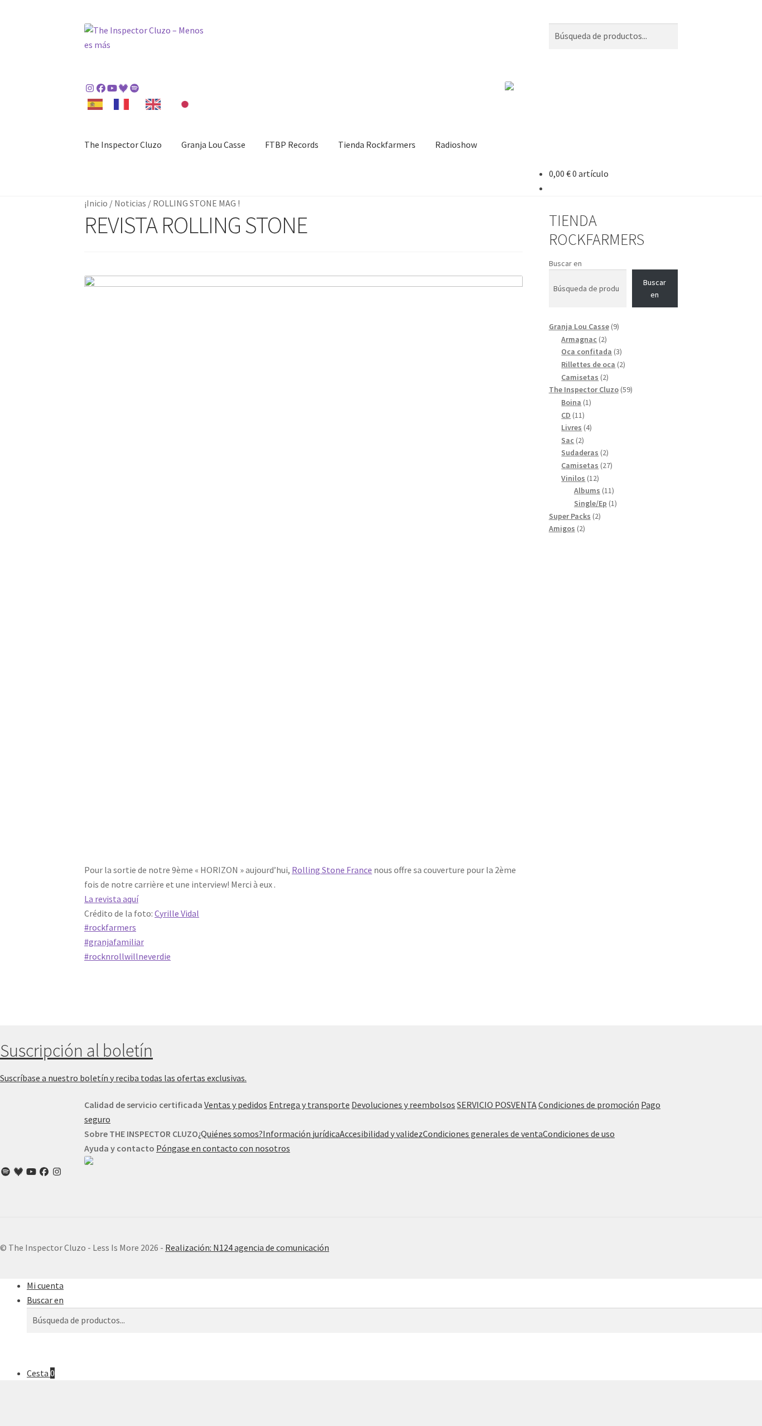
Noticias (130, 203)
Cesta (41, 1373)
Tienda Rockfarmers (377, 144)
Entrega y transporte (309, 1104)
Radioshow (456, 144)
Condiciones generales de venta (483, 1133)
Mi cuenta (45, 1285)
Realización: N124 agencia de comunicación (247, 1247)
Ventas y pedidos (235, 1104)
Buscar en (565, 263)
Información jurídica (301, 1133)
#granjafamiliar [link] (114, 941)
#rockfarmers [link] (110, 927)
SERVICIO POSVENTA (497, 1104)
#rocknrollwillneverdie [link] (127, 956)
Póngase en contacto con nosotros (223, 1148)
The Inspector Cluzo (123, 144)
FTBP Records (292, 144)
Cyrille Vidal (177, 913)
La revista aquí (111, 898)
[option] (124, 104)
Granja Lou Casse (213, 144)
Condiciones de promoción (588, 1104)
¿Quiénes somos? (230, 1133)
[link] (332, 869)
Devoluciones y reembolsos (403, 1104)
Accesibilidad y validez (381, 1133)
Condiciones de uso (579, 1133)
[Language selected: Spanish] (144, 103)
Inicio (97, 203)
